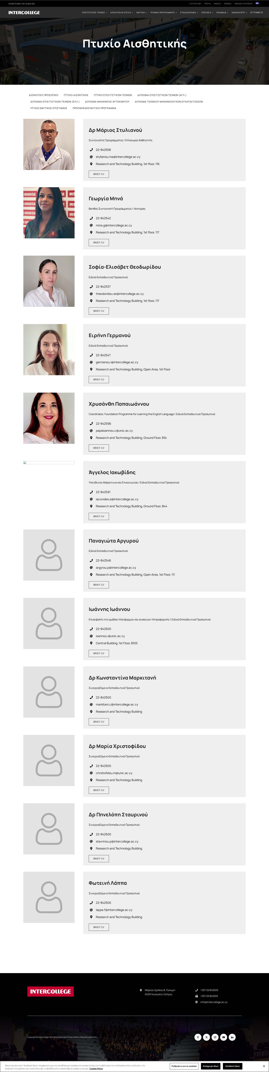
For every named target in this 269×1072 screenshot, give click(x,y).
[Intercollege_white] (24, 12)
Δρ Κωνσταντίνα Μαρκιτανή (122, 677)
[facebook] (197, 1037)
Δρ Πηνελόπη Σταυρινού (118, 814)
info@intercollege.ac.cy (213, 1002)
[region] (134, 1066)
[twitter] (206, 1037)
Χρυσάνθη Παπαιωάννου (119, 403)
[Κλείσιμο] (264, 1066)
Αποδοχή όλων (232, 1066)
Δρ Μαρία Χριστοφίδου (117, 746)
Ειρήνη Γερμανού (110, 335)
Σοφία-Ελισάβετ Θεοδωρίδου (125, 266)
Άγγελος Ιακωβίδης (112, 472)
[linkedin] (232, 1037)
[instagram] (215, 1037)
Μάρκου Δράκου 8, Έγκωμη (160, 990)
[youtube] (223, 1037)
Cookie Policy (96, 1068)
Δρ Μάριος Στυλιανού (115, 130)
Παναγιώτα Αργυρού (114, 540)
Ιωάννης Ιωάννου (109, 609)
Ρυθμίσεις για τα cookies (184, 1066)
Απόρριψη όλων (211, 1066)
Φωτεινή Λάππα (108, 882)
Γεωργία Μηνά (106, 198)
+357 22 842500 (209, 990)
